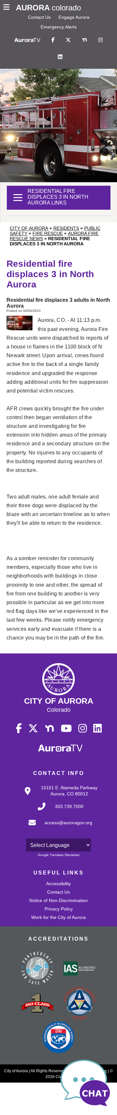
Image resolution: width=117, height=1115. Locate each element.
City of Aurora (29, 228)
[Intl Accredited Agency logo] (58, 1038)
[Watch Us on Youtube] (66, 728)
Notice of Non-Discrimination (58, 900)
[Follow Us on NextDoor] (84, 40)
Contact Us (39, 17)
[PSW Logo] (37, 969)
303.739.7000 (69, 806)
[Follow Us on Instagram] (100, 40)
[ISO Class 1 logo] (37, 1004)
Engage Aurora (73, 17)
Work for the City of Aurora (58, 917)
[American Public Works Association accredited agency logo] (79, 1004)
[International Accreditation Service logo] (79, 969)
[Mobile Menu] (8, 7)
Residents (66, 228)
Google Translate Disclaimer (59, 855)
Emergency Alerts (59, 26)
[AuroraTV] (27, 40)
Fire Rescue (47, 233)
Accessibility (58, 883)
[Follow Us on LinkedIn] (60, 57)
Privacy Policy (59, 908)
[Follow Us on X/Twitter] (68, 40)
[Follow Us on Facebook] (53, 40)
